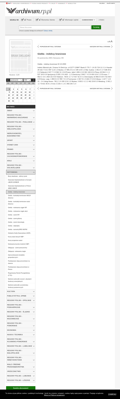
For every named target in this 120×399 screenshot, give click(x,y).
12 (21, 92)
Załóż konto (111, 3)
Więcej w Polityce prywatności (54, 395)
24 (13, 98)
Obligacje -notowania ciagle (17, 251)
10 (13, 92)
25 (17, 98)
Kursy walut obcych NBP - (16, 237)
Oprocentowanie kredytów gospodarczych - (16, 256)
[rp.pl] (8, 3)
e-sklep (53, 3)
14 (29, 92)
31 (13, 101)
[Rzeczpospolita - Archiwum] (29, 10)
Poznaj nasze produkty (40, 3)
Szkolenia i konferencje (21, 3)
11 (17, 92)
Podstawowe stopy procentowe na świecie (19, 262)
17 (13, 95)
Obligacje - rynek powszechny (17, 248)
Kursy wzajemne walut (15, 240)
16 (9, 95)
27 (25, 98)
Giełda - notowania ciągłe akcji (18, 211)
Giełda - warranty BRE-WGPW (17, 229)
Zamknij (112, 394)
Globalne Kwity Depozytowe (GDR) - (19, 233)
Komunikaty (62, 3)
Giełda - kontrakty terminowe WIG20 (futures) (19, 197)
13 (25, 92)
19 (21, 95)
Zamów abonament (20, 388)
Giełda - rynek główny (15, 218)
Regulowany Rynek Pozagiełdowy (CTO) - (19, 274)
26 (21, 98)
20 (25, 95)
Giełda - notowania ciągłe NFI (17, 207)
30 (9, 101)
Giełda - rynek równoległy (16, 222)
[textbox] (55, 27)
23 (9, 98)
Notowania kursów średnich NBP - (19, 244)
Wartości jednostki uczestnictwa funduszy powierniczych (18, 286)
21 (29, 95)
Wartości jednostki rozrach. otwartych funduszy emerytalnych (20, 280)
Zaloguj (102, 3)
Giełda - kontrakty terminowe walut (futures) (19, 203)
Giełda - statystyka (14, 226)
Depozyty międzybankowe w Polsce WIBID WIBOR (19, 187)
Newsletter (72, 3)
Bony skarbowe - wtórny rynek (17, 176)
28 (29, 98)
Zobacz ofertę (48, 31)
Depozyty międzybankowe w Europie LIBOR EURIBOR (20, 181)
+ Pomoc (101, 20)
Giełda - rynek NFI (13, 215)
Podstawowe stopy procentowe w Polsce (18, 268)
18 (17, 95)
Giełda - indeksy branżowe (16, 192)
